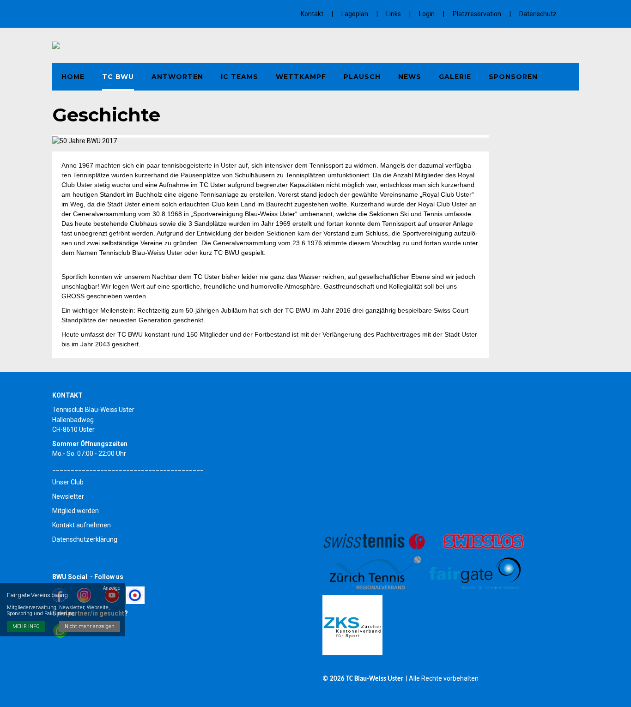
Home (73, 77)
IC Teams (239, 77)
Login (427, 14)
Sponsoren (513, 77)
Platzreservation (477, 14)
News (409, 77)
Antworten (177, 77)
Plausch (362, 77)
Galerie (455, 77)
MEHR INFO (26, 626)
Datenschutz (538, 14)
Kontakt (312, 14)
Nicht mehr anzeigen (90, 626)
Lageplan (354, 14)
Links (393, 14)
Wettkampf (301, 77)
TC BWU (118, 77)
